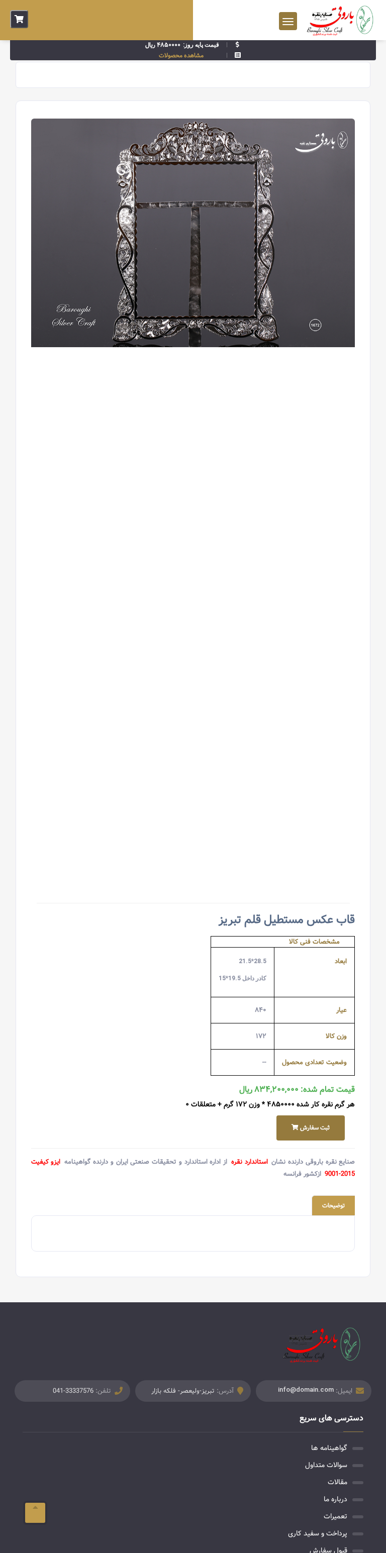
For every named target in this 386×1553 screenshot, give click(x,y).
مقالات (337, 1482)
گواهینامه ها (329, 1448)
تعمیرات (335, 1516)
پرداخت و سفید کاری (317, 1533)
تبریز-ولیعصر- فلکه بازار (183, 1391)
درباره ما (335, 1499)
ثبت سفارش (314, 1127)
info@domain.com (306, 1389)
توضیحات (333, 1205)
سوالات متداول (326, 1465)
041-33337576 (73, 1391)
